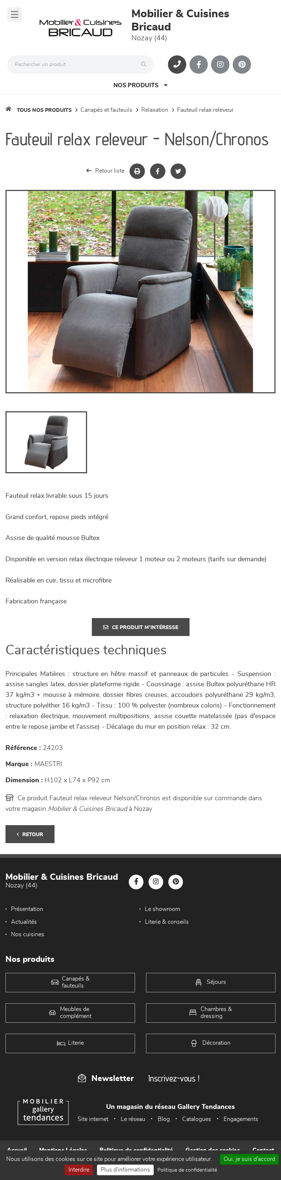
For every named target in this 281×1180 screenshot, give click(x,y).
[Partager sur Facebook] (157, 171)
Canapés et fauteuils (106, 110)
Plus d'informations (125, 1170)
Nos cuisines (27, 934)
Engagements (241, 1119)
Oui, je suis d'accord (249, 1159)
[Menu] (14, 14)
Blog (164, 1119)
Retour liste (109, 171)
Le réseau (133, 1119)
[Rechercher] (146, 64)
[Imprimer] (137, 171)
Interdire (78, 1170)
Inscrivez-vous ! (173, 1078)
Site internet (93, 1119)
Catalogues (196, 1119)
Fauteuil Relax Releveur (205, 110)
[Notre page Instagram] (220, 64)
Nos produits (135, 85)
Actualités (24, 922)
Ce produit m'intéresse (145, 627)
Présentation (27, 909)
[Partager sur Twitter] (178, 171)
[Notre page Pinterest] (242, 64)
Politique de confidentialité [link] (187, 1170)
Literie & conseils (167, 922)
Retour (32, 834)
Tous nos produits (44, 110)
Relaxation (154, 110)
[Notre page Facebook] (199, 64)
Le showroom (162, 909)
